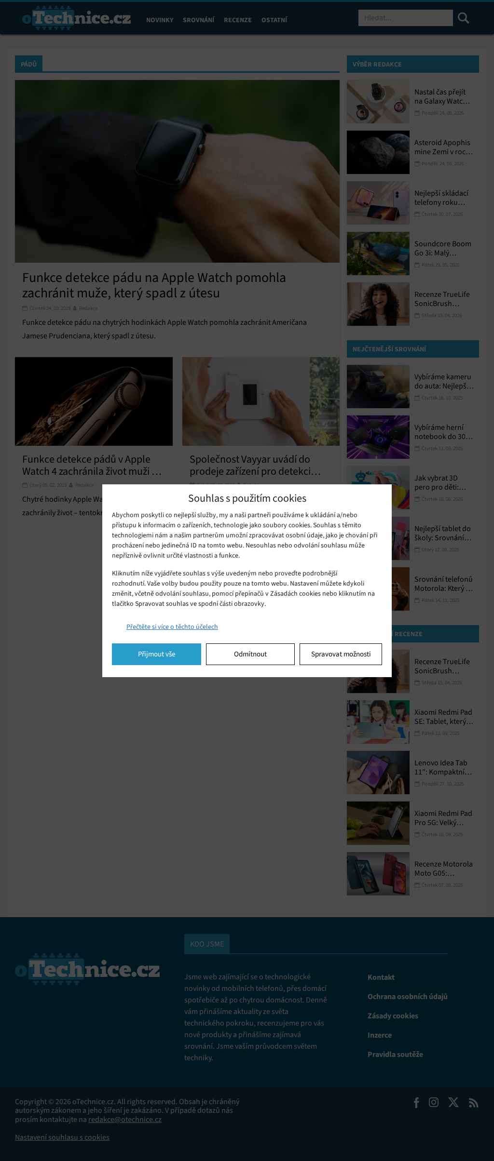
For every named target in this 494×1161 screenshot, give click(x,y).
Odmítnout (250, 654)
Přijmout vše (156, 654)
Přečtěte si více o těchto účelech (172, 627)
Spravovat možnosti (341, 654)
